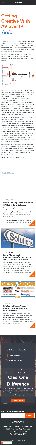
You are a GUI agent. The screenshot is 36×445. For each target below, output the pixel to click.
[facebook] (2, 33)
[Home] (18, 2)
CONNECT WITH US (18, 401)
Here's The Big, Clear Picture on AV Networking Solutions (18, 203)
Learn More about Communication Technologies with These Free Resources (17, 257)
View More (31, 173)
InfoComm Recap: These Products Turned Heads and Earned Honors (16, 308)
